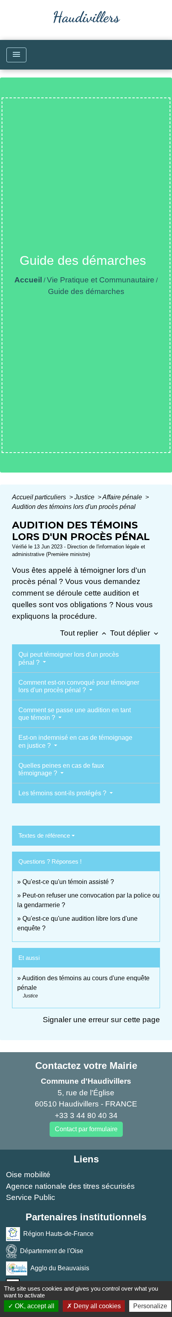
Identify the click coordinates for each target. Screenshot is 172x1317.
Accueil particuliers (40, 497)
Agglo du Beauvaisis (59, 1268)
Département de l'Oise (51, 1250)
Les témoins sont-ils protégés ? (63, 793)
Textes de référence (44, 835)
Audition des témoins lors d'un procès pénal (74, 506)
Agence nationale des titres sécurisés (70, 1186)
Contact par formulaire (86, 1129)
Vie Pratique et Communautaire (100, 280)
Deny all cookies (96, 1306)
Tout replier (84, 633)
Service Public (30, 1197)
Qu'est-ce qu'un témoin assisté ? (68, 881)
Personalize (150, 1306)
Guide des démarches (86, 291)
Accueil (28, 280)
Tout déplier (135, 633)
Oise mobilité (28, 1174)
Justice (85, 497)
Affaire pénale (123, 497)
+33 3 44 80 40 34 (86, 1115)
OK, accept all (33, 1306)
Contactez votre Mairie (86, 1065)
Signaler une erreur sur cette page (101, 1019)
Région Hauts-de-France (58, 1233)
